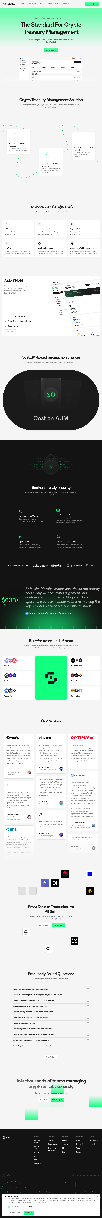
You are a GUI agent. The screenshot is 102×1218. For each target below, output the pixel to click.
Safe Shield (38, 1153)
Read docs (43, 1100)
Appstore (37, 1163)
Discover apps (58, 925)
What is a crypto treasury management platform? (30, 989)
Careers (65, 1144)
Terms (78, 1148)
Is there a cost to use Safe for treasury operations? (31, 1040)
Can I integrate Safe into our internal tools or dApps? (32, 1046)
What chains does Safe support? (24, 1023)
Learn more (10, 331)
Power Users (52, 1144)
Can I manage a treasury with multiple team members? (32, 1029)
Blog (64, 1148)
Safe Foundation (61, 4)
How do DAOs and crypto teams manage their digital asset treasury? (37, 995)
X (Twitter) (94, 1140)
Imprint (64, 1152)
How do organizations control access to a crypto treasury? (34, 1000)
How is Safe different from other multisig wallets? (31, 1017)
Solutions (32, 4)
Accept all (28, 1212)
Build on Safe (43, 925)
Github (92, 1144)
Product (23, 4)
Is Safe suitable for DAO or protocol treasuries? (30, 1006)
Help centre (80, 1144)
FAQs (78, 1140)
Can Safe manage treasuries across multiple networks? (33, 1012)
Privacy (78, 1152)
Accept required (15, 1212)
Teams (50, 1140)
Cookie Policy (13, 1200)
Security (42, 4)
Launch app (91, 4)
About (50, 4)
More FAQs (50, 1057)
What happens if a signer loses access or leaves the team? (34, 1034)
